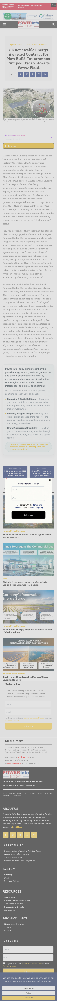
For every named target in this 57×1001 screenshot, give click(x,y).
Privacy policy (37, 507)
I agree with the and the (29, 506)
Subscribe (28, 515)
